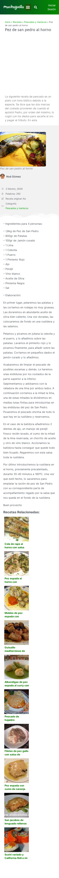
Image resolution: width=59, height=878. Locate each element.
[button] (28, 7)
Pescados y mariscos (35, 22)
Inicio (7, 22)
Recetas (17, 22)
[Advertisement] (29, 63)
